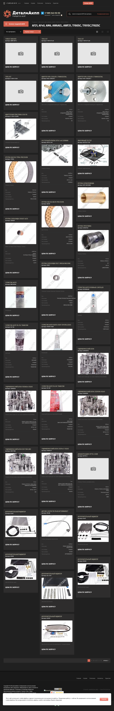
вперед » (105, 660)
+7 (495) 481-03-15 (11, 3)
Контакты (48, 3)
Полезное (40, 3)
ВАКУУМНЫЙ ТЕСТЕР (85, 140)
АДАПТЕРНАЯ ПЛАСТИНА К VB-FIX (16, 114)
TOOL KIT (44, 39)
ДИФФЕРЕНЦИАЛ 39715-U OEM (88, 454)
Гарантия (55, 3)
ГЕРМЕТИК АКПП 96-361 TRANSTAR (53, 386)
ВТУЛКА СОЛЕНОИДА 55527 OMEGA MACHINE (56, 263)
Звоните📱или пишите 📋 (53, 15)
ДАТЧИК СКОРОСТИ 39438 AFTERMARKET (55, 511)
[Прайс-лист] (107, 32)
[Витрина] (97, 32)
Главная (26, 3)
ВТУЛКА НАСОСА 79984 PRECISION (16, 157)
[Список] (102, 32)
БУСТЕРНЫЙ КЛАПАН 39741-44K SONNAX (55, 140)
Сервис (33, 3)
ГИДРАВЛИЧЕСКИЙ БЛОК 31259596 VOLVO (91, 391)
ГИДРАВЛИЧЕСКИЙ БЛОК (86, 349)
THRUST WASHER (10, 39)
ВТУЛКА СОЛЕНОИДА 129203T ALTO (16, 219)
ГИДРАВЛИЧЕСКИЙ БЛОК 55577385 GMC (18, 449)
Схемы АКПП (88, 3)
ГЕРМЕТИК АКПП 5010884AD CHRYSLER (90, 287)
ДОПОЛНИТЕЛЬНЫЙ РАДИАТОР (15, 511)
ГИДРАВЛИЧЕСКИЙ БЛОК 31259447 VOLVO (55, 449)
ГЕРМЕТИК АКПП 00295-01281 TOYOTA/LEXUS (56, 325)
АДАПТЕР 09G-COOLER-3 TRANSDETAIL (90, 77)
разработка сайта (93, 689)
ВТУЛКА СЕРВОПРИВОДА (86, 183)
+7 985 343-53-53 (52, 13)
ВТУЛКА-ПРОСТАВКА (84, 226)
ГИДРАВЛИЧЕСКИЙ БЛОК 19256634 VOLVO (19, 387)
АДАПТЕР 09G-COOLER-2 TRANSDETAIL (54, 77)
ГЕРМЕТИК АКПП (10, 282)
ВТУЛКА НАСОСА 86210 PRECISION (53, 202)
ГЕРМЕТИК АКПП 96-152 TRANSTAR (16, 325)
